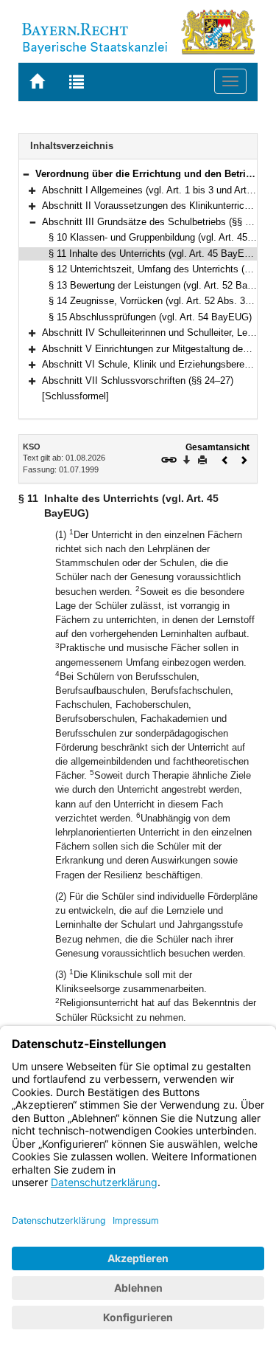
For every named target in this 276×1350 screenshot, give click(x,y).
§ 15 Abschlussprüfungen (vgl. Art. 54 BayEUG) (150, 317)
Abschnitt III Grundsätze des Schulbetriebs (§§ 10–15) (158, 221)
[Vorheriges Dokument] (225, 459)
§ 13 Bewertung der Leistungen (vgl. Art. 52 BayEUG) (162, 285)
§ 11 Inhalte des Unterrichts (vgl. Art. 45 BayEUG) (155, 253)
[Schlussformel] (75, 396)
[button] (25, 173)
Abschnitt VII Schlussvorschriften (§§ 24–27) (137, 380)
